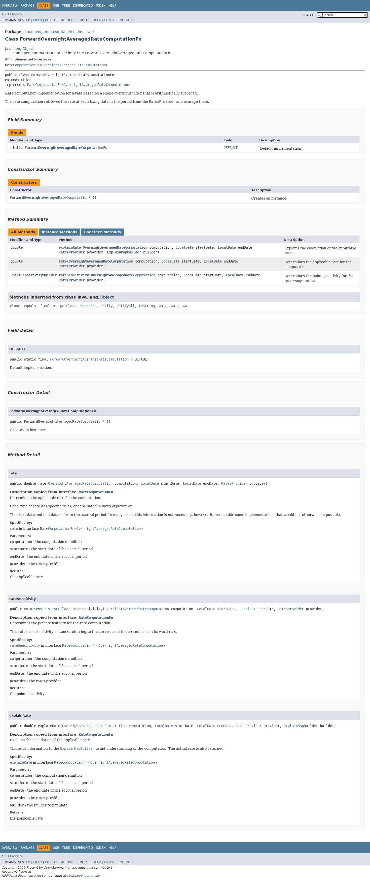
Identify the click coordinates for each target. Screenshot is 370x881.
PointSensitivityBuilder (34, 275)
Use (56, 5)
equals (30, 306)
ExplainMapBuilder (124, 252)
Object (27, 80)
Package (27, 5)
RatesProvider (72, 252)
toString (147, 306)
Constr (51, 20)
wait (163, 306)
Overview (10, 5)
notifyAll (126, 306)
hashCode (88, 306)
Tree (66, 5)
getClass (68, 306)
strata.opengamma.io (83, 875)
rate (63, 261)
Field (37, 20)
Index (100, 5)
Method (66, 20)
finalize (48, 306)
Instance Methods (59, 232)
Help (112, 5)
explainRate (70, 247)
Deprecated (83, 5)
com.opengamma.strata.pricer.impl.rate (58, 32)
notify (106, 306)
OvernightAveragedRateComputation (73, 65)
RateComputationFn (22, 65)
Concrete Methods (102, 232)
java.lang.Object (19, 49)
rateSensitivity (74, 275)
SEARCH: (308, 15)
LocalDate (184, 247)
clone (15, 306)
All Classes (12, 14)
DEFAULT (231, 148)
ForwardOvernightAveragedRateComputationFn (66, 148)
